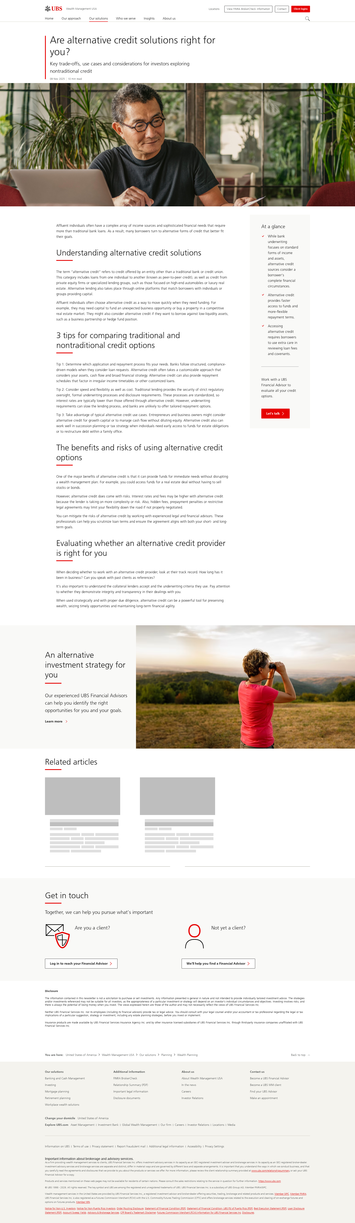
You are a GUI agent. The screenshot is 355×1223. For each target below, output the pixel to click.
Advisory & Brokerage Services (103, 1212)
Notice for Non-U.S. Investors (60, 1208)
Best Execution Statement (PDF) (270, 1208)
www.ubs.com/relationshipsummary (270, 1170)
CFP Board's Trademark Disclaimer (138, 1212)
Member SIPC (282, 1193)
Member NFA (83, 1202)
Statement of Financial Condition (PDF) (165, 1208)
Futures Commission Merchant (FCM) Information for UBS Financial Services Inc (199, 1212)
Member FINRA (298, 1193)
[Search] (307, 18)
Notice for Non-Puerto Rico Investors (96, 1208)
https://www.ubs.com (269, 1181)
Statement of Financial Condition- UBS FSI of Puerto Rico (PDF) (220, 1208)
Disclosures (248, 1212)
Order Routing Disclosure (130, 1208)
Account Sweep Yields (74, 1212)
